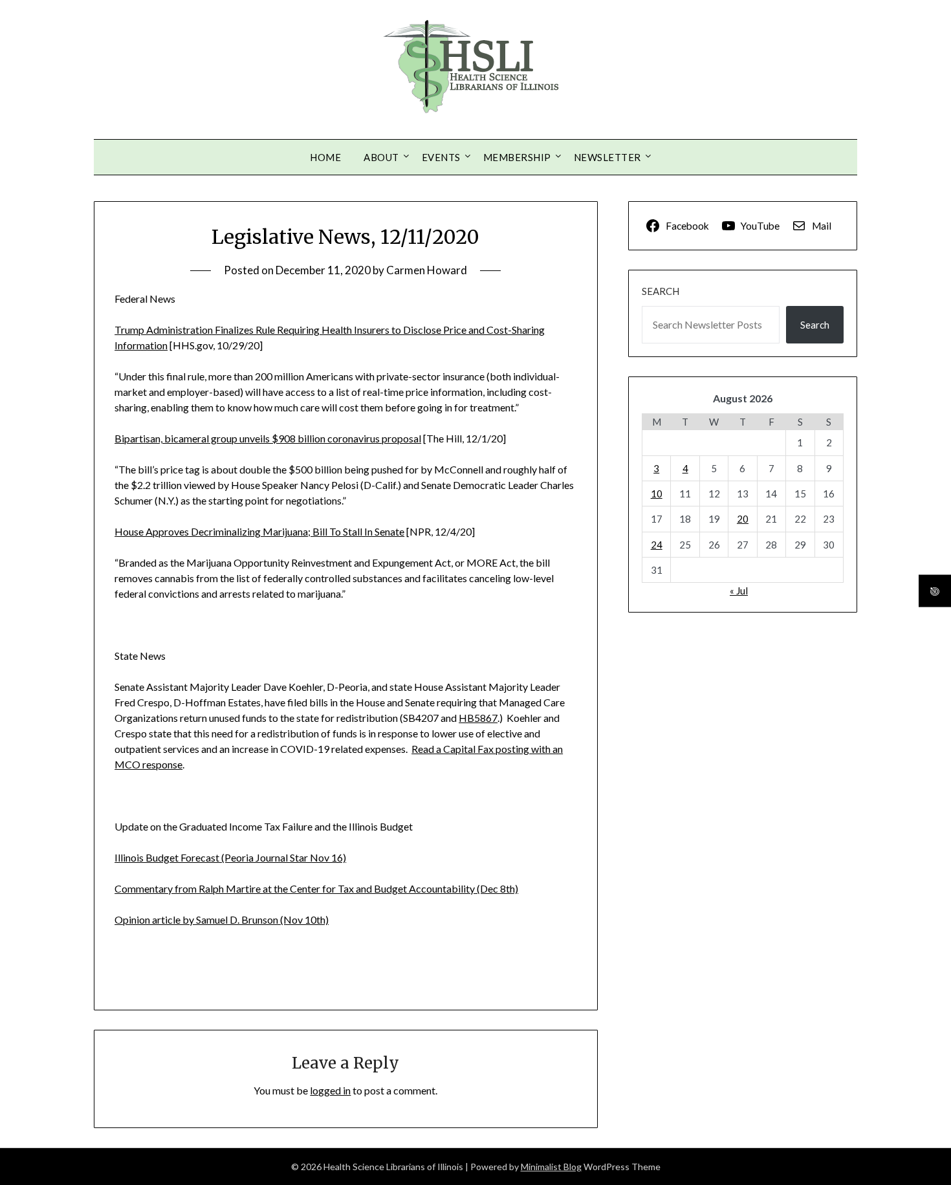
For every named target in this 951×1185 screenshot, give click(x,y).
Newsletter (607, 157)
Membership (517, 157)
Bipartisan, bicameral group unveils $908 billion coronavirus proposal (268, 438)
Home (325, 157)
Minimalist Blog (551, 1166)
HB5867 (478, 718)
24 (656, 544)
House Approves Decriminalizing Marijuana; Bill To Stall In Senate (259, 531)
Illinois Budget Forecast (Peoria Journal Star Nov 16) (230, 857)
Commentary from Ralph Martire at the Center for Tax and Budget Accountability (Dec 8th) (316, 888)
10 (656, 493)
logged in (330, 1090)
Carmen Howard (426, 270)
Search (660, 291)
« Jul (739, 590)
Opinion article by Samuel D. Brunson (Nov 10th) (222, 919)
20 (743, 519)
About (381, 157)
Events (441, 157)
